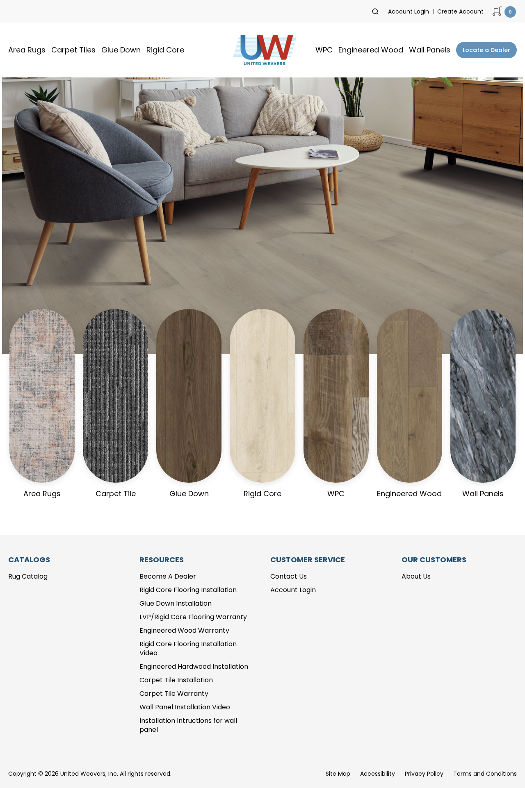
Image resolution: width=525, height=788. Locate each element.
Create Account (460, 11)
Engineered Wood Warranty (184, 630)
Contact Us (288, 576)
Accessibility (377, 774)
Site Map (338, 774)
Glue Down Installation (175, 603)
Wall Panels (429, 50)
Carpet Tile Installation (176, 680)
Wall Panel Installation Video (184, 707)
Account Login (408, 11)
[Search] (375, 11)
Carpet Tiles (73, 50)
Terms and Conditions (485, 774)
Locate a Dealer (486, 50)
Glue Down (121, 50)
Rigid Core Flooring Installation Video (188, 648)
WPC (324, 50)
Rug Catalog (28, 576)
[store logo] (262, 50)
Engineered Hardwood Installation (193, 666)
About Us (416, 576)
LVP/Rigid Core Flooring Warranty (193, 617)
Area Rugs (27, 50)
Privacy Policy (424, 774)
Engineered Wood (370, 50)
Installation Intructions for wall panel (188, 725)
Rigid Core (165, 50)
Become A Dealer (167, 576)
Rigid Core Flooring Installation (188, 590)
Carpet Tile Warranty (173, 693)
